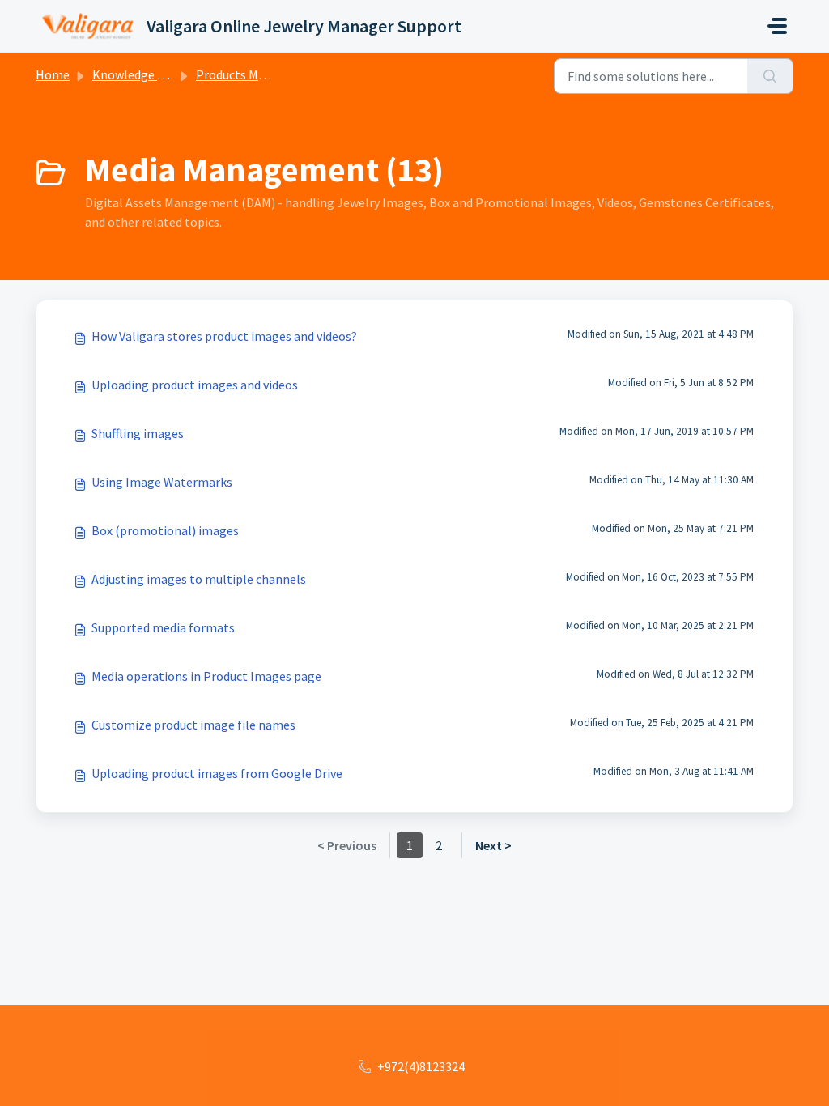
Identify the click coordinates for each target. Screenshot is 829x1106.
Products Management (259, 74)
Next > (493, 845)
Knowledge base (137, 74)
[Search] (770, 76)
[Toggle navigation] (777, 25)
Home (53, 74)
